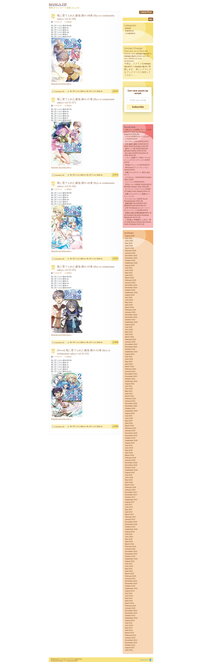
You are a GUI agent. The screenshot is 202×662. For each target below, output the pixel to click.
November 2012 (131, 643)
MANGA (69, 21)
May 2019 (128, 450)
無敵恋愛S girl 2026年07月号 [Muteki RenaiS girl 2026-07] (135, 204)
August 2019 (130, 443)
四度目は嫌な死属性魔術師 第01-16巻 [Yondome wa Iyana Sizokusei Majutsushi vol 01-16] (137, 215)
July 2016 (128, 534)
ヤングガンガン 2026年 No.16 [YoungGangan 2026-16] (135, 200)
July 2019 (128, 445)
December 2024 (131, 285)
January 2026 (130, 253)
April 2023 (129, 334)
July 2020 (128, 416)
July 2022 (128, 357)
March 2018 (129, 485)
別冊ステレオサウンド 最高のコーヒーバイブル (137, 195)
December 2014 (131, 581)
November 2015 (131, 554)
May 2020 (128, 421)
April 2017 (129, 512)
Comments (70, 660)
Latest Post (146, 12)
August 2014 (130, 591)
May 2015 (128, 569)
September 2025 (131, 263)
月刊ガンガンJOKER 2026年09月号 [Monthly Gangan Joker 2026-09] (138, 186)
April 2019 (129, 453)
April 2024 (129, 305)
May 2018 (128, 480)
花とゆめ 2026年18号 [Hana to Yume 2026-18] (136, 154)
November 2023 (131, 317)
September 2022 (131, 352)
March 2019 (129, 455)
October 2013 (130, 616)
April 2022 (129, 364)
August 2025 (130, 265)
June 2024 (129, 300)
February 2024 (130, 310)
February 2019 (130, 458)
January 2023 (130, 342)
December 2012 (131, 640)
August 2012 (130, 648)
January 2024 (130, 312)
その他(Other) (130, 33)
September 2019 (131, 440)
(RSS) (58, 660)
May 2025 (128, 273)
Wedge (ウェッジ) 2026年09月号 (137, 165)
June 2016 (129, 537)
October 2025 (130, 260)
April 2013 (129, 630)
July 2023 (128, 327)
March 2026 (129, 248)
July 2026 (128, 238)
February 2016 (130, 546)
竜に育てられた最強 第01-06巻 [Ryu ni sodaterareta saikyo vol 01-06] (85, 184)
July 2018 (128, 475)
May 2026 (128, 243)
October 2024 (130, 290)
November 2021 (131, 376)
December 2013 (131, 611)
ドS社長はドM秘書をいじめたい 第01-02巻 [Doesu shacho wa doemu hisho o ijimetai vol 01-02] (137, 222)
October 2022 (130, 349)
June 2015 (129, 566)
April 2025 (129, 275)
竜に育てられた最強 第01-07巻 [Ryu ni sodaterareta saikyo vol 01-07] (85, 101)
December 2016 (131, 522)
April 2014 (129, 601)
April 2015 (129, 571)
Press (80, 659)
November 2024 (131, 288)
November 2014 (131, 583)
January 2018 (130, 490)
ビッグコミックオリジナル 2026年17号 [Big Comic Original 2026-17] (137, 190)
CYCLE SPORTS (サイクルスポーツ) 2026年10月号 (137, 138)
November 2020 (131, 406)
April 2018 (129, 482)
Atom (61, 660)
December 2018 (131, 463)
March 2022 (129, 367)
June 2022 (129, 359)
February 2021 (130, 399)
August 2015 (130, 561)
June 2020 (129, 418)
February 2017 (130, 517)
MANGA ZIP (55, 659)
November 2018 (131, 465)
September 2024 (131, 293)
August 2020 (130, 413)
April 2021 (129, 394)
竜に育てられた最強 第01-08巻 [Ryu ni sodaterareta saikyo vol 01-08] (85, 17)
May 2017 (128, 510)
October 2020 (130, 408)
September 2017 (131, 500)
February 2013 (130, 635)
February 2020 (130, 428)
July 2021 (128, 386)
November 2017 (131, 495)
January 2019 (130, 460)
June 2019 (129, 448)
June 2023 (129, 330)
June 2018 (129, 477)
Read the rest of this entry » (61, 84)
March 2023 (129, 337)
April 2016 (129, 542)
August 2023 (130, 325)
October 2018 (130, 468)
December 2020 (131, 403)
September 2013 (131, 618)
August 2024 (130, 295)
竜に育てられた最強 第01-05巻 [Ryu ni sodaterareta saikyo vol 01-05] (85, 268)
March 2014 (129, 603)
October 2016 (130, 527)
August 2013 (130, 620)
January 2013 (130, 638)
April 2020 (129, 423)
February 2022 (130, 369)
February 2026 (130, 251)
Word (76, 659)
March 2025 (129, 278)
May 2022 (128, 362)
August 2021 (130, 384)
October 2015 (130, 556)
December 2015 (131, 551)
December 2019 (131, 433)
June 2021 (129, 389)
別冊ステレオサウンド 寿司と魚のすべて (137, 173)
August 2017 (130, 502)
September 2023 (131, 322)
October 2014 (130, 586)
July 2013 (128, 623)
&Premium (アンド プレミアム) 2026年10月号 (136, 169)
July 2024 (128, 297)
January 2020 (130, 431)
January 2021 (130, 401)
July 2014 (128, 593)
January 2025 (130, 283)
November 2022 (131, 347)
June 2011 (129, 650)
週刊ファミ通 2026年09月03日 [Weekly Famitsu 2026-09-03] (136, 150)
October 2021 (130, 379)
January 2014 (130, 608)
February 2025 (130, 280)
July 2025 (128, 268)
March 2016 (129, 544)
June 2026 (129, 241)
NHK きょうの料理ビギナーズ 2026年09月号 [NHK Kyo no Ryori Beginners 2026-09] (137, 132)
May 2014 (128, 598)
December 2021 (131, 374)
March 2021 (129, 396)
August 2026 (130, 236)
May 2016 (128, 539)
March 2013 (129, 633)
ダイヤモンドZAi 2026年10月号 (137, 141)
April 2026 (129, 246)
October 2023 (130, 320)
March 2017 (129, 514)
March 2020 (129, 426)
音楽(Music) (129, 31)
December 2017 (131, 492)
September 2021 (131, 381)
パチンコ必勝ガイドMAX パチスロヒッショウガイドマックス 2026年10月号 (137, 160)
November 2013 (131, 613)
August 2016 (130, 532)
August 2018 (130, 473)
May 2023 (128, 332)
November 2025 (131, 258)
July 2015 (128, 564)
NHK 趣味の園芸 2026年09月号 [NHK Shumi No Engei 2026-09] (136, 145)
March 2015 (129, 574)
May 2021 (128, 391)
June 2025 (129, 270)
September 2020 (131, 411)
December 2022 (131, 344)
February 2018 (130, 487)
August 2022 (130, 354)
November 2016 (131, 524)
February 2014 (130, 606)
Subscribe (138, 107)
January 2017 (130, 519)
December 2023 (131, 315)
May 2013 (128, 628)
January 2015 (130, 579)
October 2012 (130, 645)
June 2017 (129, 507)
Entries (53, 660)
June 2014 (129, 596)
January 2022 (130, 371)
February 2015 (130, 576)
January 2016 (130, 549)
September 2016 (131, 529)
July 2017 (128, 505)
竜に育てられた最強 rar (78, 91)
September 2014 (131, 588)
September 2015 (131, 559)
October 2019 (130, 438)
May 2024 (128, 302)
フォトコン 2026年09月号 (134, 182)
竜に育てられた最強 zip (95, 91)
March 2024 (129, 307)
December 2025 (131, 256)
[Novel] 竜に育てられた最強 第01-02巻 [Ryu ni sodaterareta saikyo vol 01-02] (83, 352)
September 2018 (131, 470)
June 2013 (129, 625)
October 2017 (130, 497)
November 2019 (131, 436)
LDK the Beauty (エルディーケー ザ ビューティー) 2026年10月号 (137, 209)
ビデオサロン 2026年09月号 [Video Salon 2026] (137, 178)
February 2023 (130, 339)
